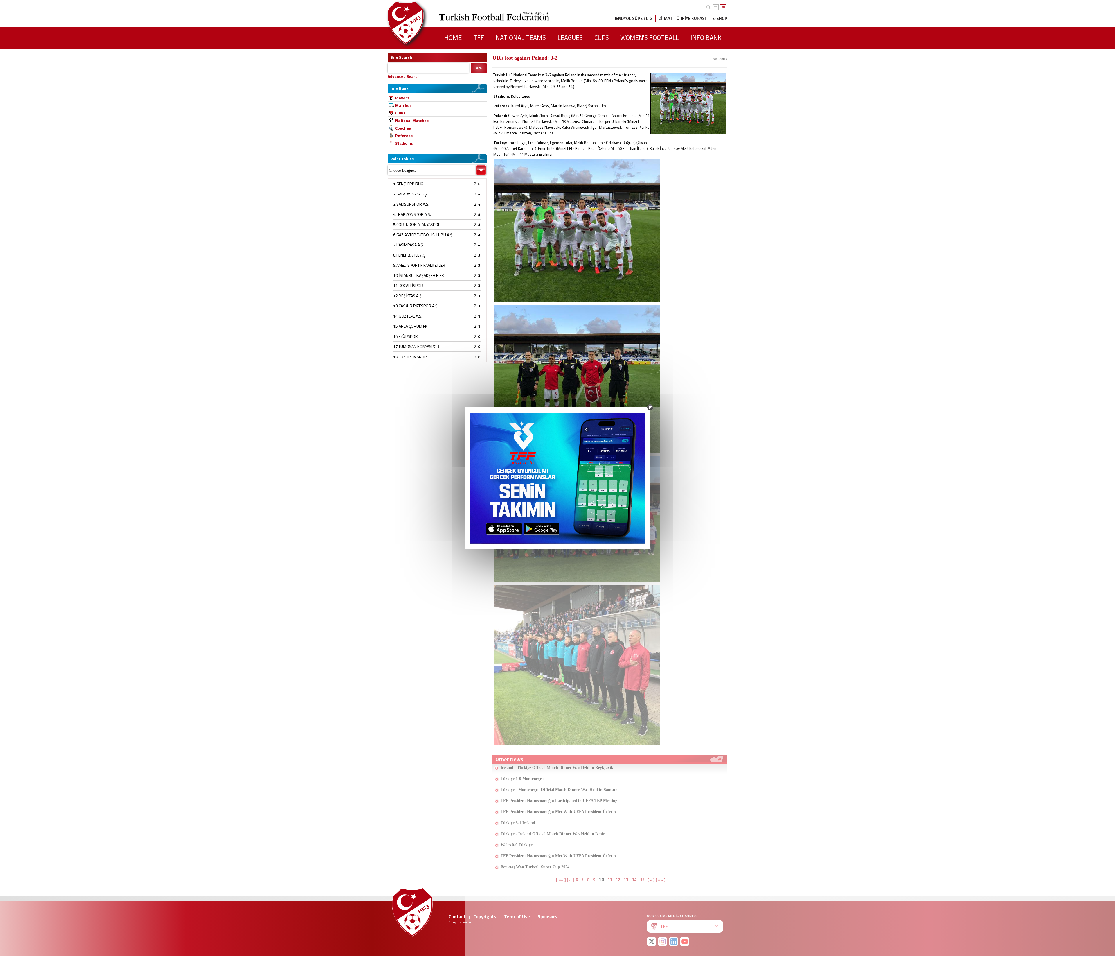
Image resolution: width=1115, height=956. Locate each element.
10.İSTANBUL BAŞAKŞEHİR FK (418, 275)
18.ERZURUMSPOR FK (412, 357)
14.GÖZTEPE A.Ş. (407, 316)
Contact (457, 916)
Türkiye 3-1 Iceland (518, 823)
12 (618, 879)
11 (609, 879)
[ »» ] (661, 880)
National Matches (412, 120)
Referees (404, 135)
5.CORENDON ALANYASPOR (417, 224)
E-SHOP (719, 18)
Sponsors (547, 916)
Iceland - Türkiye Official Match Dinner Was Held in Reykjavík (557, 767)
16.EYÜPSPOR (405, 336)
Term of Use (517, 916)
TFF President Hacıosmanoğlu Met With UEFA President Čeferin (558, 812)
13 (626, 879)
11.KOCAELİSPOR (408, 285)
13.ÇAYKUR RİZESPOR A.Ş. (415, 306)
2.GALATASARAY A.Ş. (410, 194)
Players (402, 98)
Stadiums (404, 143)
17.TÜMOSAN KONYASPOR (416, 346)
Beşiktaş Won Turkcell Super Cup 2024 (535, 867)
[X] (651, 941)
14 (634, 879)
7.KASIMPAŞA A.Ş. (408, 245)
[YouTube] (684, 941)
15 (642, 879)
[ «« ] (561, 880)
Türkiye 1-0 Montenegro (522, 778)
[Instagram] (662, 941)
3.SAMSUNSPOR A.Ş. (411, 204)
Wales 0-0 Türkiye (517, 845)
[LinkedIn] (673, 941)
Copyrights (484, 916)
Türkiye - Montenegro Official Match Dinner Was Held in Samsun (559, 790)
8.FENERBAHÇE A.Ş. (410, 255)
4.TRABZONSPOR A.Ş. (412, 214)
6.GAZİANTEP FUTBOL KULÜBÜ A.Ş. (423, 235)
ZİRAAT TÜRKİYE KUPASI (682, 18)
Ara (479, 68)
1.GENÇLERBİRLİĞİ (408, 184)
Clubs (400, 113)
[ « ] (570, 880)
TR (715, 7)
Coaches (403, 128)
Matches (403, 105)
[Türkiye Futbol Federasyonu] (415, 22)
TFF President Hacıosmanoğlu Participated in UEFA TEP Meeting (559, 801)
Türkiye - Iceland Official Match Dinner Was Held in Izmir (553, 834)
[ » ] (651, 880)
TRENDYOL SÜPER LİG (631, 18)
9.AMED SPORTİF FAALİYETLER (419, 265)
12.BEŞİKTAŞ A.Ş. (407, 296)
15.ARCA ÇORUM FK (410, 326)
